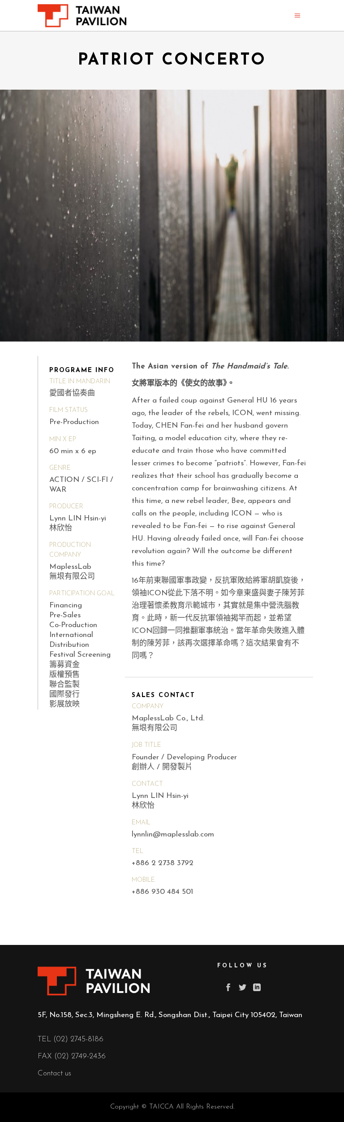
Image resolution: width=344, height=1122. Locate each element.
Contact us (54, 1073)
